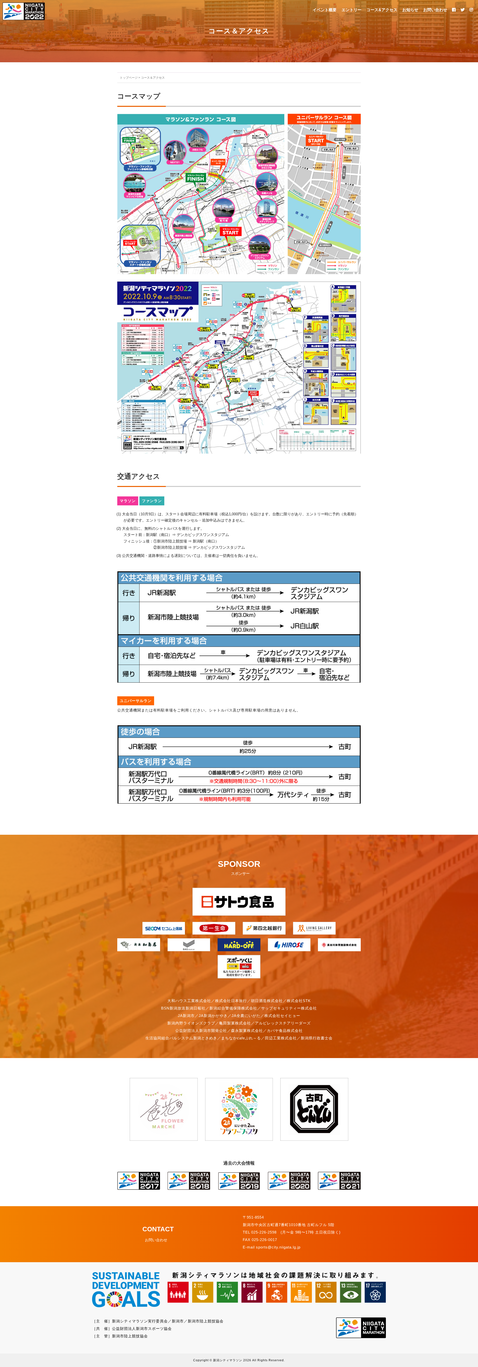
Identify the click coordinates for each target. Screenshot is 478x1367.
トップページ (129, 77)
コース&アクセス (381, 10)
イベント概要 (325, 10)
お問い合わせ (435, 10)
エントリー (351, 10)
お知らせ (410, 10)
